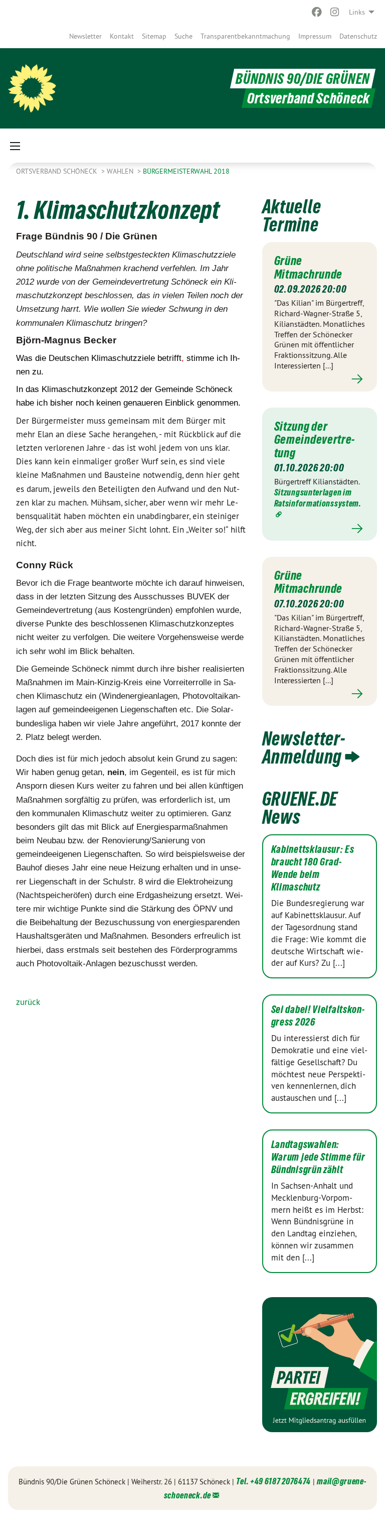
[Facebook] (316, 12)
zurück (28, 1001)
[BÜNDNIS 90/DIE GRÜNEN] (32, 88)
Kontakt (122, 36)
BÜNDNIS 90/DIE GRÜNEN (303, 78)
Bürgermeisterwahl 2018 (186, 171)
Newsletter (85, 36)
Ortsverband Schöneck (57, 171)
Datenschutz (358, 36)
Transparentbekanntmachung (245, 36)
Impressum (314, 36)
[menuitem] (85, 36)
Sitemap (154, 36)
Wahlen (121, 171)
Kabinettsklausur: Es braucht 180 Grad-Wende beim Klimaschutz (312, 868)
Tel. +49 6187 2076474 (273, 1481)
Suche (183, 36)
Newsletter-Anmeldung (303, 748)
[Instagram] (335, 12)
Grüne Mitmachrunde (308, 267)
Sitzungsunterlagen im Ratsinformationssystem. (317, 498)
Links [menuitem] (357, 12)
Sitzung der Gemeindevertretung (314, 439)
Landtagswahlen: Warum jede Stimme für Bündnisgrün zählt (318, 1157)
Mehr (319, 379)
